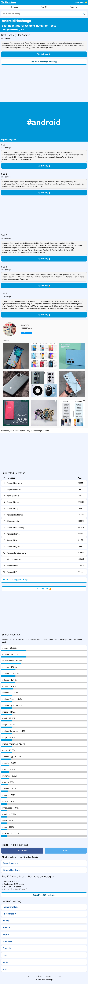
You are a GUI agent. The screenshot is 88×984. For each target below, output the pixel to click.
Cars (5, 969)
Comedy (7, 948)
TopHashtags (8, 2)
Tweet (66, 850)
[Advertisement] (44, 84)
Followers (7, 941)
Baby (5, 962)
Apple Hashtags (10, 863)
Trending (73, 7)
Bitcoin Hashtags (11, 870)
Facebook (22, 850)
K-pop (6, 934)
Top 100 (44, 7)
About (30, 976)
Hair (5, 955)
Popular (14, 7)
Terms (48, 976)
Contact (58, 976)
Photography (9, 914)
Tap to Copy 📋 (44, 54)
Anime (6, 920)
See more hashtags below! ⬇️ (44, 61)
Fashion (7, 927)
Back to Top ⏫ (44, 589)
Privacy (39, 976)
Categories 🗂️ (81, 2)
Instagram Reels (10, 907)
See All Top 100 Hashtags (44, 895)
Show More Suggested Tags (16, 580)
